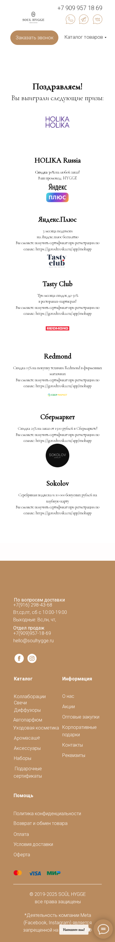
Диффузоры (27, 710)
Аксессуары (27, 748)
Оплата (21, 834)
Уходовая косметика (36, 728)
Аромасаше (27, 738)
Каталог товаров (83, 37)
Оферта (22, 854)
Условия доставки (33, 844)
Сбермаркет (57, 417)
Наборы (22, 758)
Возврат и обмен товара (41, 823)
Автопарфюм (27, 720)
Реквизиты (73, 755)
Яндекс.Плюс (57, 219)
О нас (68, 696)
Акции (68, 706)
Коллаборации (30, 696)
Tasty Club (57, 284)
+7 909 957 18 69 (80, 8)
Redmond (57, 356)
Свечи (20, 703)
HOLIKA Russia (57, 160)
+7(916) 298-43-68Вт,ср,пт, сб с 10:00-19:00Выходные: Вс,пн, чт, (40, 612)
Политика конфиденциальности (47, 813)
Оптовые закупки (80, 717)
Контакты (72, 745)
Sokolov (57, 483)
